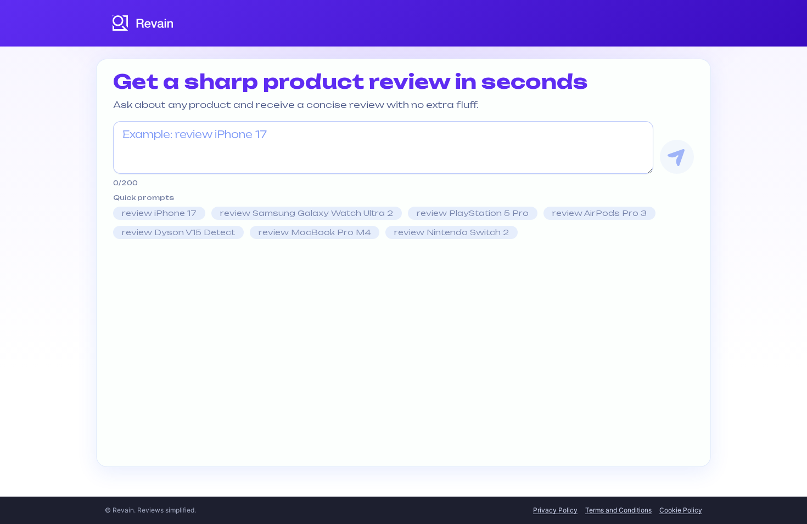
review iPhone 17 (159, 213)
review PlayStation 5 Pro (473, 213)
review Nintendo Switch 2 (451, 232)
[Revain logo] (143, 23)
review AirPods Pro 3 (599, 213)
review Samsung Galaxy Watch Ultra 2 (306, 213)
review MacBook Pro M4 (315, 232)
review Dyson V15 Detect (178, 232)
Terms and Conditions (618, 510)
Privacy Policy (555, 510)
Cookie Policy (680, 510)
